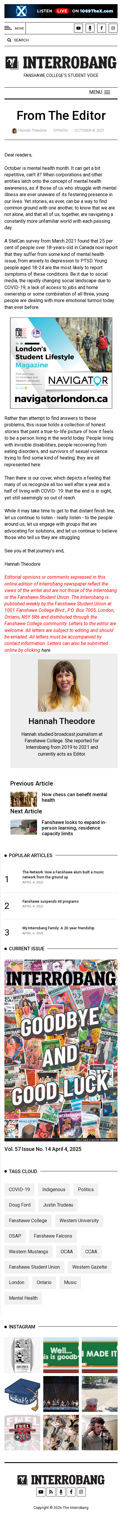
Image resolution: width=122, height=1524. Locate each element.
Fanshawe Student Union (34, 1267)
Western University (79, 1220)
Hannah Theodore (32, 130)
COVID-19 (19, 1189)
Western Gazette (89, 1267)
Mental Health (23, 1298)
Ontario (44, 1282)
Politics (86, 1189)
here (45, 650)
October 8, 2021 (90, 130)
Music (70, 1282)
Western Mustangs (28, 1251)
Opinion (60, 130)
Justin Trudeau (58, 1205)
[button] (99, 92)
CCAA (91, 1251)
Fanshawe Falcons (53, 1236)
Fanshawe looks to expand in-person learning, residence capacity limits (74, 828)
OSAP (15, 1236)
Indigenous (53, 1189)
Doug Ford (19, 1205)
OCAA (67, 1251)
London (16, 1282)
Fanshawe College (28, 1220)
